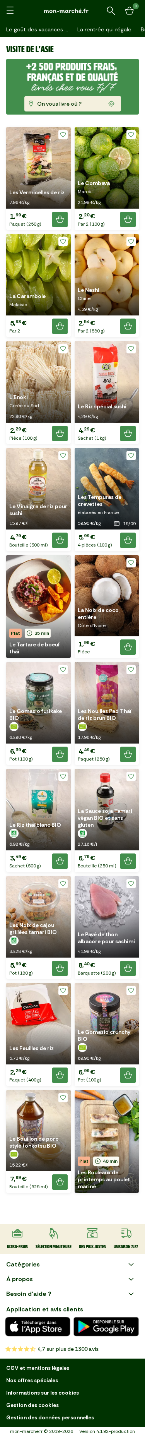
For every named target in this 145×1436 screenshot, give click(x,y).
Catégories (23, 1264)
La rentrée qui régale (104, 29)
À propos (19, 1279)
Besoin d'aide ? (28, 1294)
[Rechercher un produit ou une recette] (111, 11)
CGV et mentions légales (37, 1368)
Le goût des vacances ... (37, 29)
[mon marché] (73, 11)
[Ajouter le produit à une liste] (63, 134)
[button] (38, 178)
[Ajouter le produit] (60, 219)
